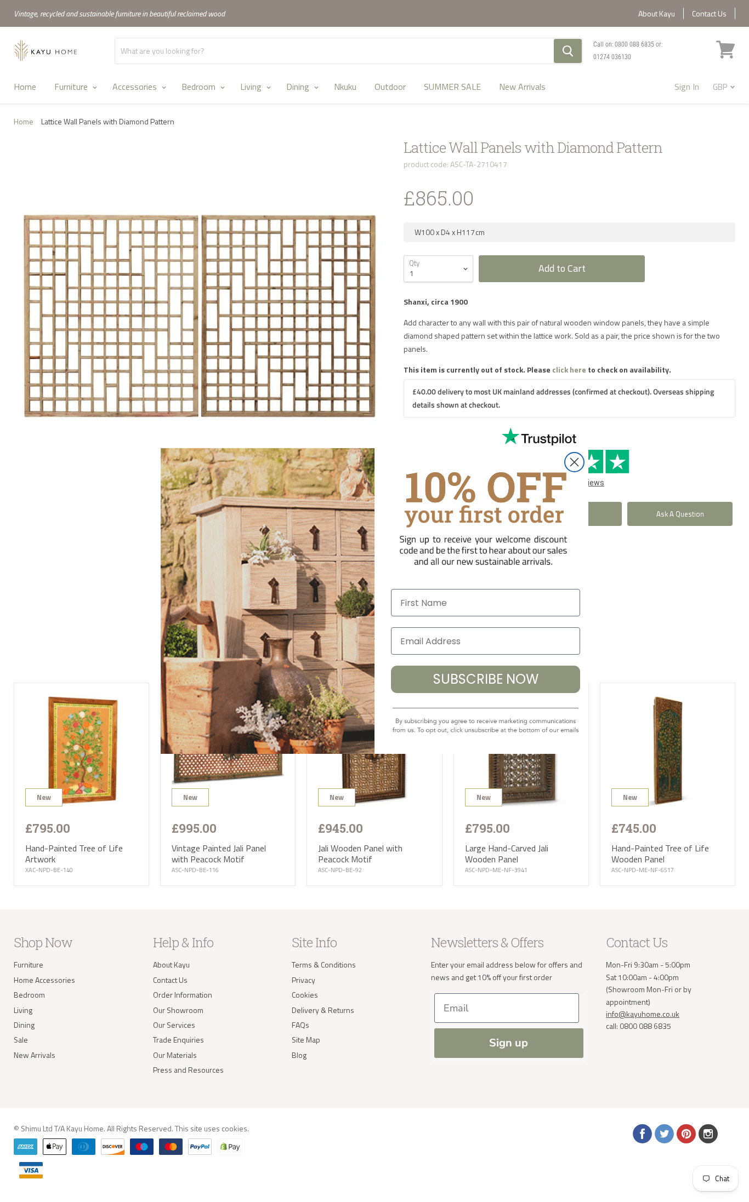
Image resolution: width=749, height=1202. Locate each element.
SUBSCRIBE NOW (485, 679)
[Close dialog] (574, 462)
